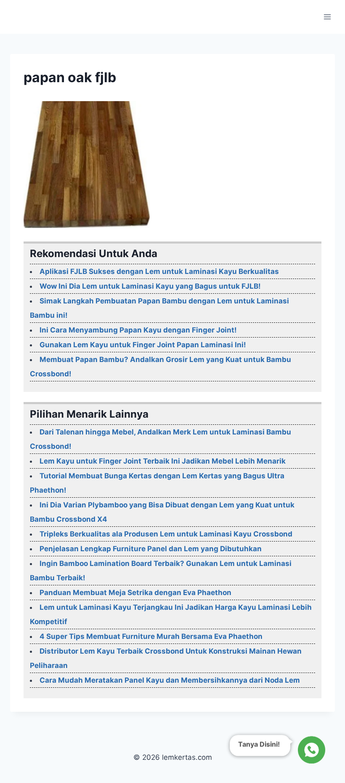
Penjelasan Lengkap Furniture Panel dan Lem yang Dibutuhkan (151, 548)
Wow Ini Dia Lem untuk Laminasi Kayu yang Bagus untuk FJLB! (150, 286)
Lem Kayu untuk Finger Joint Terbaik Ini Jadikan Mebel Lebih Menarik (163, 461)
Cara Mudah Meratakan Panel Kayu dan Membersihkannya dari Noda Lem (170, 680)
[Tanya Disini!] (310, 751)
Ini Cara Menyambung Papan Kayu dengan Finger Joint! (138, 330)
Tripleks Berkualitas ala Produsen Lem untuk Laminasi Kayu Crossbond (166, 534)
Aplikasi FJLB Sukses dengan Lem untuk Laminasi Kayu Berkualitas (159, 271)
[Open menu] (327, 16)
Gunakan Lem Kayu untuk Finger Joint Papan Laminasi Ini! (143, 345)
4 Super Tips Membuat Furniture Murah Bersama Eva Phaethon (151, 636)
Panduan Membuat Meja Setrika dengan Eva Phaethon (135, 592)
